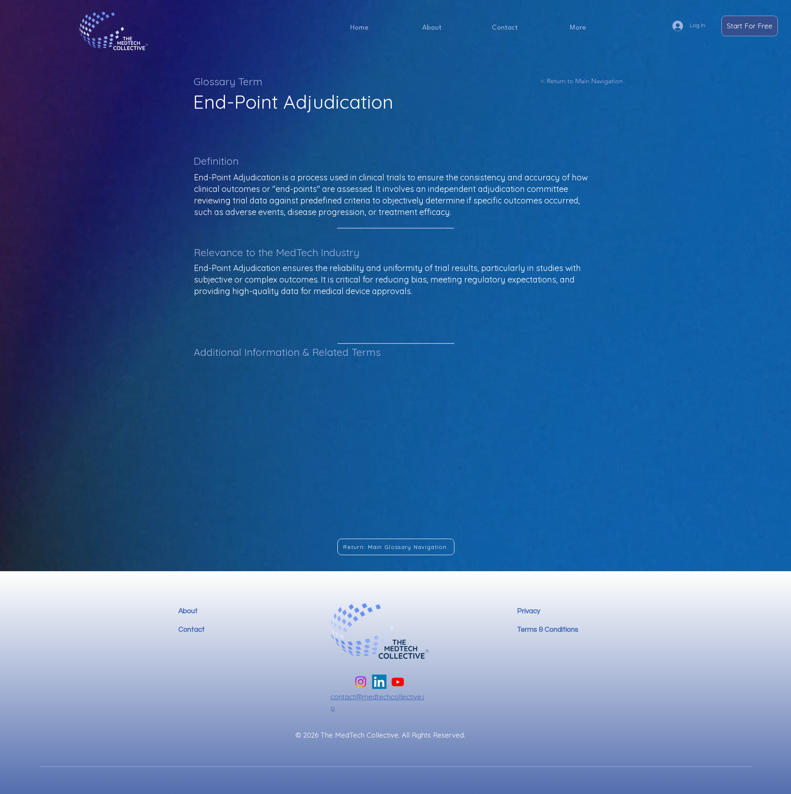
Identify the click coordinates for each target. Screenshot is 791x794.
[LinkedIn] (379, 682)
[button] (577, 28)
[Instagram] (360, 682)
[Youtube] (398, 682)
